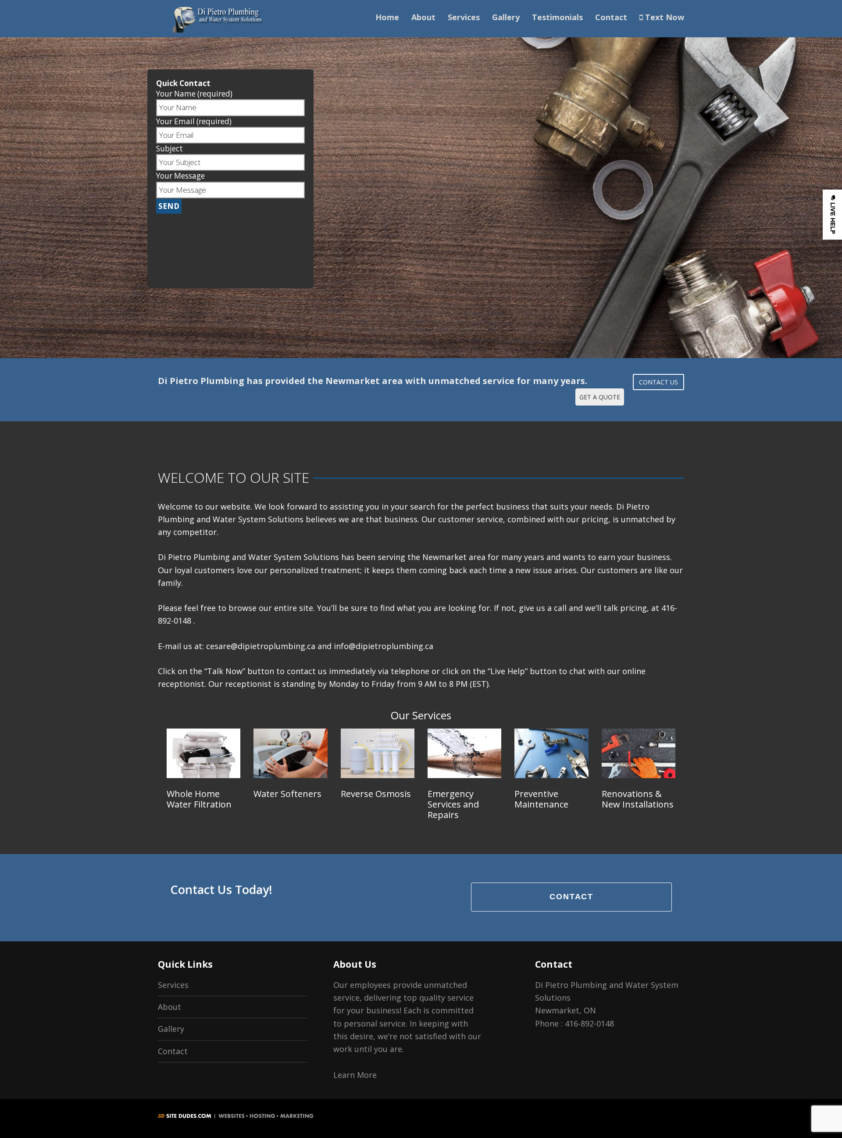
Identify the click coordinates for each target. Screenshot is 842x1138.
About (423, 17)
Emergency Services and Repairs (453, 804)
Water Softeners (287, 794)
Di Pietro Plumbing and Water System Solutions (217, 18)
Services (464, 17)
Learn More (355, 1075)
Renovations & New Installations (638, 799)
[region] (421, 179)
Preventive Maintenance (541, 799)
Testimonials (557, 17)
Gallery (506, 17)
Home (387, 17)
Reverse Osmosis (376, 794)
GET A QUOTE (599, 397)
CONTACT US (658, 382)
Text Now (663, 17)
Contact (611, 17)
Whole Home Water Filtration (199, 799)
